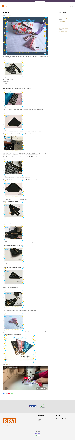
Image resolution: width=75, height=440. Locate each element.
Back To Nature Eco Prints (63, 31)
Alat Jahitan (20, 6)
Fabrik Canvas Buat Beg (63, 18)
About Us (11, 6)
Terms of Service (31, 437)
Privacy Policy (36, 437)
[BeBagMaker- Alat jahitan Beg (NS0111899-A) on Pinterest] (58, 418)
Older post (6, 396)
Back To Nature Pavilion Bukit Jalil (64, 24)
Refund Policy (40, 437)
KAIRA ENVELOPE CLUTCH (40, 1)
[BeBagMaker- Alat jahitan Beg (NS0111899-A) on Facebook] (56, 418)
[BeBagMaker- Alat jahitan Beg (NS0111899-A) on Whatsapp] (65, 418)
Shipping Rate (44, 437)
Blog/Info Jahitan (28, 6)
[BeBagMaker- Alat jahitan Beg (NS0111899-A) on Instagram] (60, 418)
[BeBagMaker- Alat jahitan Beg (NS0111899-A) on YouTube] (63, 418)
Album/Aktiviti (35, 6)
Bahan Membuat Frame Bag (63, 28)
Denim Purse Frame (62, 21)
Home (16, 6)
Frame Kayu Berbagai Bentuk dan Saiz (65, 14)
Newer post (45, 396)
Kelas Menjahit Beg (43, 6)
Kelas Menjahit (40, 421)
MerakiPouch (7, 364)
